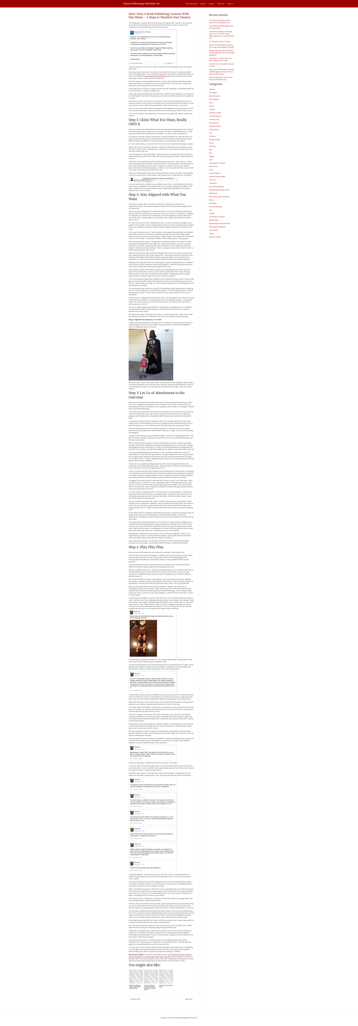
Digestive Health (215, 126)
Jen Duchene (178, 557)
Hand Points (213, 166)
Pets (210, 210)
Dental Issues (214, 123)
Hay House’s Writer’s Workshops (155, 76)
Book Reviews (214, 99)
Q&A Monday (213, 220)
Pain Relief (212, 203)
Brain (211, 103)
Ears (210, 133)
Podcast (212, 213)
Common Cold (214, 119)
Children (212, 109)
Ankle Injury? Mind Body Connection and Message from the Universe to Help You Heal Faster (221, 71)
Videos (211, 233)
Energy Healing (214, 140)
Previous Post (134, 999)
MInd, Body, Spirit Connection (219, 197)
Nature (211, 200)
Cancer (211, 106)
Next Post (189, 999)
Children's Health (215, 113)
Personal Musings (215, 207)
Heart (211, 170)
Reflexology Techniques (217, 227)
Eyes (210, 150)
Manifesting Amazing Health (219, 190)
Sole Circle (220, 4)
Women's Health (215, 237)
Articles (202, 4)
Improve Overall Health (217, 176)
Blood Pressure (214, 96)
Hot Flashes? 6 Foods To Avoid (219, 42)
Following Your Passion (217, 163)
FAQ (210, 153)
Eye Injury (212, 146)
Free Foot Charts (191, 4)
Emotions (212, 136)
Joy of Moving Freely (216, 187)
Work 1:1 (230, 4)
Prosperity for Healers (217, 217)
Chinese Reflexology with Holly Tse (141, 3)
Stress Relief (213, 230)
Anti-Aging (213, 93)
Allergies (212, 89)
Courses (211, 4)
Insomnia (212, 180)
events (211, 143)
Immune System (214, 173)
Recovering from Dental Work (219, 223)
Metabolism (213, 193)
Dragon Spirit (214, 129)
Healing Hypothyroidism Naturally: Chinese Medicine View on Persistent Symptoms (222, 52)
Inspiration (213, 183)
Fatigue (211, 156)
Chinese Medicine (215, 116)
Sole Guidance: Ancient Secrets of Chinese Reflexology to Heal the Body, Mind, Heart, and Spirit (160, 956)
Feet (210, 160)
